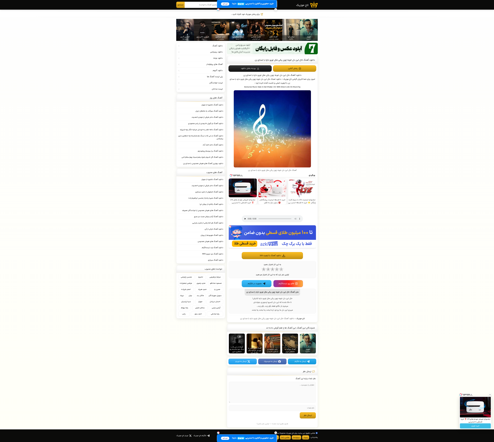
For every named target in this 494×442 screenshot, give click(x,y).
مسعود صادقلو (216, 283)
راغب (184, 314)
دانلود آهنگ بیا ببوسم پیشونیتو (210, 151)
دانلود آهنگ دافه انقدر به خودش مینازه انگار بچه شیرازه (201, 129)
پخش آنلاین (293, 68)
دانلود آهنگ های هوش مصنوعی (210, 241)
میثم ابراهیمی (215, 277)
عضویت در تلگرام (255, 283)
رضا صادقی (215, 314)
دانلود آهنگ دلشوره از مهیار (212, 105)
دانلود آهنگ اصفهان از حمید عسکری (209, 192)
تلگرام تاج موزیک (199, 435)
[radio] (281, 269)
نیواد (182, 295)
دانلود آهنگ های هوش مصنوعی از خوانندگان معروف (202, 210)
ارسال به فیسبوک (270, 361)
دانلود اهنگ (276, 79)
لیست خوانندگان (216, 82)
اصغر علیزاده (186, 289)
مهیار (200, 301)
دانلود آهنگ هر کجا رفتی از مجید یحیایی (207, 223)
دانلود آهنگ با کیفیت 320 (270, 255)
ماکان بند (200, 295)
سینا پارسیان (186, 301)
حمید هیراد (202, 289)
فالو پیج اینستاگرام (286, 283)
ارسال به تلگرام (300, 361)
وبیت (306, 437)
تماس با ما (285, 437)
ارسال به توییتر (241, 361)
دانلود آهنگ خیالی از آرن (214, 229)
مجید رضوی (201, 283)
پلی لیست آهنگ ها (215, 76)
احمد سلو (198, 314)
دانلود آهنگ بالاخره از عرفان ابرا (211, 204)
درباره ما (296, 437)
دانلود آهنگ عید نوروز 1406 (212, 254)
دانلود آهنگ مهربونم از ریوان (212, 235)
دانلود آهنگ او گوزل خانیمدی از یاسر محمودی (205, 123)
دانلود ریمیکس (216, 52)
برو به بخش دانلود (248, 68)
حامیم (200, 277)
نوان (190, 295)
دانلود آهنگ (217, 45)
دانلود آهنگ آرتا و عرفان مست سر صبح (208, 216)
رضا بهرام (184, 307)
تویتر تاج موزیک (182, 435)
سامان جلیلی (200, 307)
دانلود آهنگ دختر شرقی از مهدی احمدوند (207, 117)
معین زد (217, 289)
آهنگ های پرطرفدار (214, 64)
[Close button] (490, 394)
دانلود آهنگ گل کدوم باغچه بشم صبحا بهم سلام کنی (202, 157)
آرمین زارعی (216, 307)
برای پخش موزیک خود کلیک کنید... (245, 14)
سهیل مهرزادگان (215, 295)
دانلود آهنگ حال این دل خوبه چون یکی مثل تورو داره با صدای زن (285, 60)
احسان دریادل (215, 301)
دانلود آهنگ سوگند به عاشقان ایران (209, 111)
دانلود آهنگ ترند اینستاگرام (212, 247)
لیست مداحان (217, 89)
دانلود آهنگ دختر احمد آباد (213, 145)
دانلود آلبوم (218, 70)
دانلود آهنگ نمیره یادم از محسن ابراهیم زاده (205, 198)
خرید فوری (475, 426)
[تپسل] (230, 226)
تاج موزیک (302, 5)
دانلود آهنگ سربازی (215, 260)
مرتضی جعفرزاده (186, 283)
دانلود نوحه (218, 58)
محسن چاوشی (186, 277)
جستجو (180, 4)
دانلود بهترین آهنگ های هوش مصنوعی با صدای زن (203, 163)
